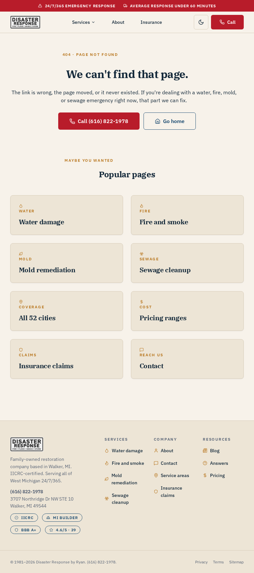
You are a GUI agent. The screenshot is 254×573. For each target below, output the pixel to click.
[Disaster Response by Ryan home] (25, 22)
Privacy (201, 561)
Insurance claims (171, 491)
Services (81, 22)
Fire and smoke (128, 463)
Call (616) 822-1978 (103, 120)
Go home (174, 120)
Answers (219, 463)
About (118, 22)
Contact (169, 463)
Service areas (175, 475)
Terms (218, 561)
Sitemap (236, 561)
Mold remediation (124, 478)
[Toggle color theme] (201, 22)
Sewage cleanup (120, 498)
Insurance (151, 22)
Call (231, 22)
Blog (215, 450)
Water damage (127, 450)
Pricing (217, 475)
